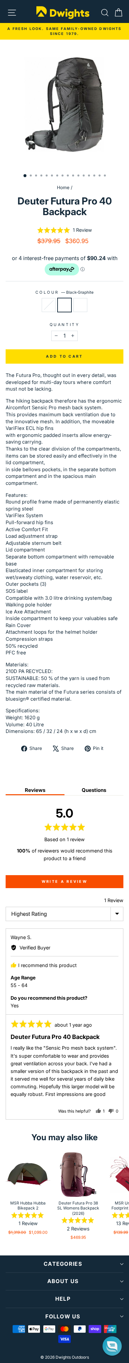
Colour (64, 292)
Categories (63, 1263)
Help (62, 1298)
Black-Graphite (64, 305)
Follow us (62, 1316)
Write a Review (64, 881)
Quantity (64, 324)
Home (63, 187)
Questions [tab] (94, 790)
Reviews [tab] (35, 790)
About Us (62, 1281)
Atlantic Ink (80, 305)
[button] (64, 230)
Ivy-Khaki (48, 305)
